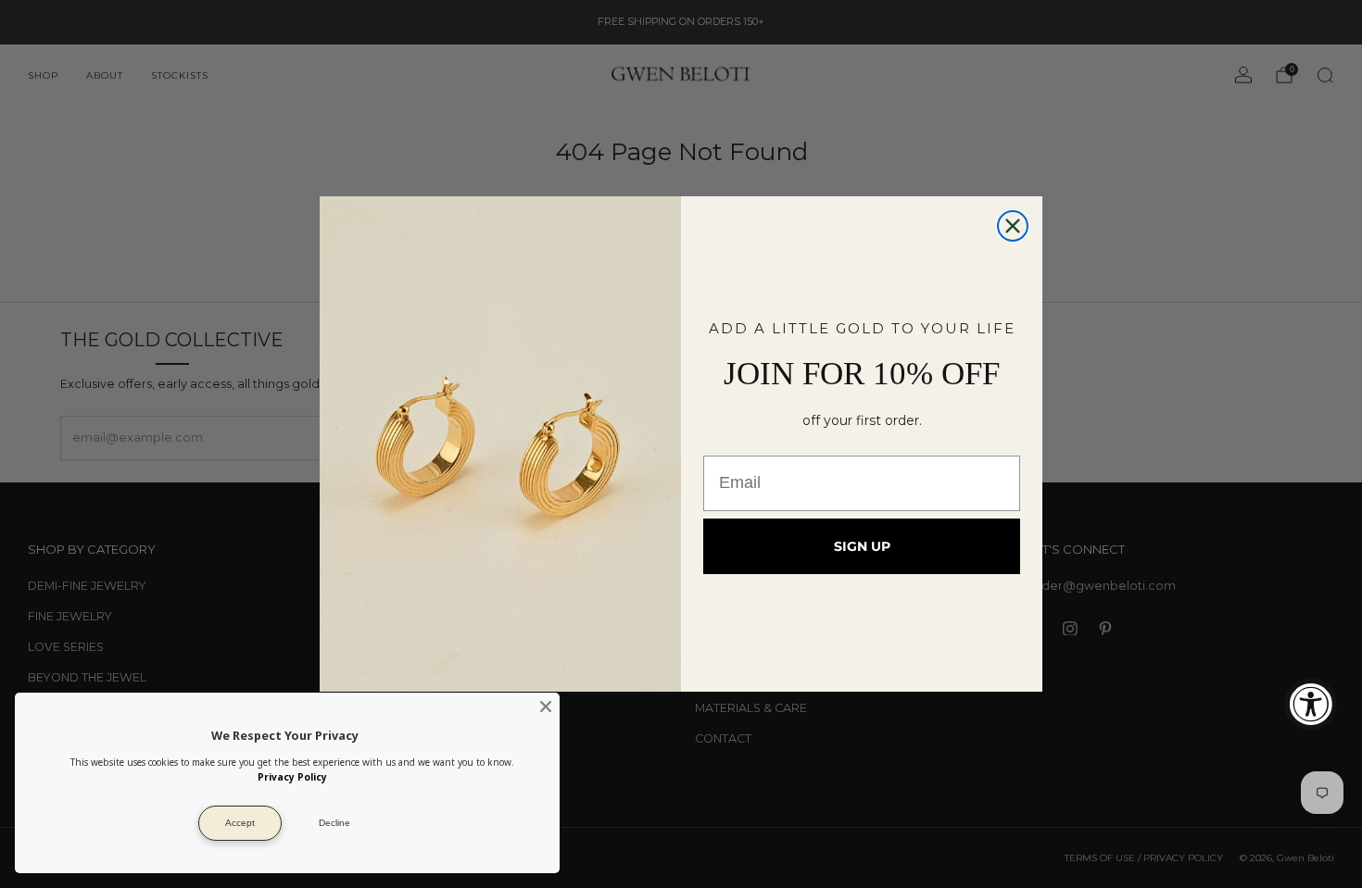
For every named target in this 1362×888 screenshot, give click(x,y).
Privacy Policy (292, 776)
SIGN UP (862, 546)
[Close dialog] (1013, 226)
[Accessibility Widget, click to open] (1310, 704)
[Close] (545, 706)
